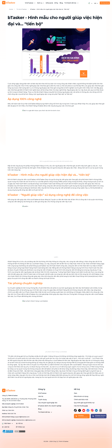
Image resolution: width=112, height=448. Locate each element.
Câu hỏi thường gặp (81, 406)
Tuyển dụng (42, 399)
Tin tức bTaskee (21, 9)
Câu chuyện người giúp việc (47, 403)
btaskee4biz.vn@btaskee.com (25, 420)
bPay (56, 3)
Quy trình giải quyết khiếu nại (84, 403)
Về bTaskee (29, 3)
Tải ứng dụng (105, 3)
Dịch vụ (39, 3)
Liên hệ (40, 396)
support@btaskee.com (22, 417)
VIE (95, 3)
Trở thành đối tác (70, 3)
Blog (61, 3)
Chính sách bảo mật (81, 399)
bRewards (49, 3)
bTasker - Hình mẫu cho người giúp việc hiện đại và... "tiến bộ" (49, 9)
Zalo (75, 393)
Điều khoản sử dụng (81, 396)
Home (11, 9)
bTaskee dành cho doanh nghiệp (49, 406)
